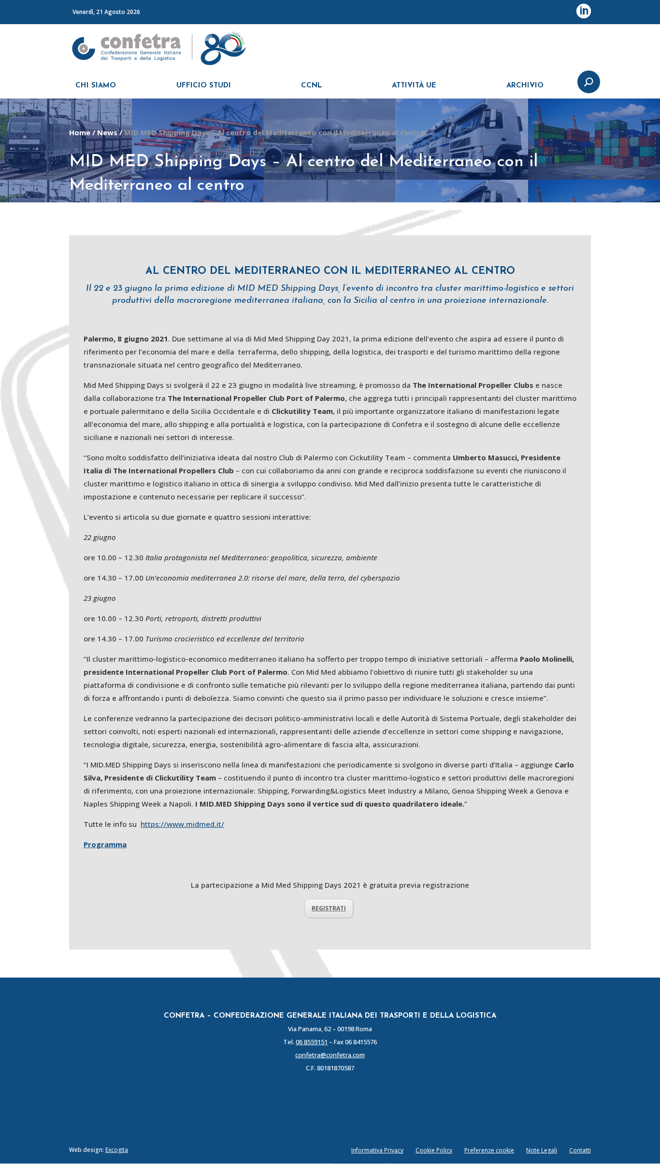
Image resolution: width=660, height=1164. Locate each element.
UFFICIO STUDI (203, 85)
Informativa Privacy (377, 1150)
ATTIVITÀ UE (414, 85)
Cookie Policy (434, 1150)
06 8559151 (312, 1041)
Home (79, 132)
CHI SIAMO (95, 85)
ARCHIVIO (525, 85)
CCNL (311, 85)
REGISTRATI (329, 908)
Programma (105, 844)
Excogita (116, 1150)
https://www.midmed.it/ (182, 824)
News (107, 132)
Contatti (580, 1150)
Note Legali (541, 1150)
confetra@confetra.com (330, 1054)
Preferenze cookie (489, 1150)
